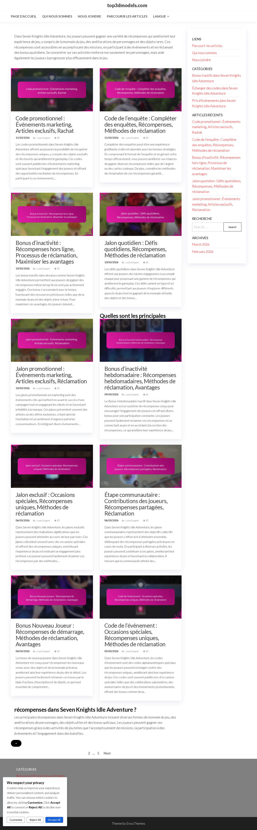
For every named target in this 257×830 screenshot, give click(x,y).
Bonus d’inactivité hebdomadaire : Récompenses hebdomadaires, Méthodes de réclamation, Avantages (140, 378)
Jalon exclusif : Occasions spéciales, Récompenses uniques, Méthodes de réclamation (45, 504)
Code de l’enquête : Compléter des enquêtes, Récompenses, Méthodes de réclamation (140, 124)
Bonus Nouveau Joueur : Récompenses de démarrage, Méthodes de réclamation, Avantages (50, 634)
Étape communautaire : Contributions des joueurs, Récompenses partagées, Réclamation (135, 504)
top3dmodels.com (127, 5)
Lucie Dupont (43, 137)
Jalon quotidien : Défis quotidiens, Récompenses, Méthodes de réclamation (135, 249)
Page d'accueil (23, 16)
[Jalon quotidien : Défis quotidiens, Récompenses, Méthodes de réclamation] (141, 214)
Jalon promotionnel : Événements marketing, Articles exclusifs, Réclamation (51, 374)
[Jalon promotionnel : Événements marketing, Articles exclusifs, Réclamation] (52, 340)
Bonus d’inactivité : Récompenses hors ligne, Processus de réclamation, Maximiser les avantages (46, 252)
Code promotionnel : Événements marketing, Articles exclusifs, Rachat (45, 124)
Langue (159, 16)
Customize (16, 819)
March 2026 (201, 244)
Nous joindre (89, 16)
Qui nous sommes (57, 16)
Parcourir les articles (127, 16)
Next (107, 753)
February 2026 (202, 251)
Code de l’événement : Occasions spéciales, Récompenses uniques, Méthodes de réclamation (135, 634)
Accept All (54, 819)
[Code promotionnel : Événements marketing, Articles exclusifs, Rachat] (52, 89)
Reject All (35, 819)
